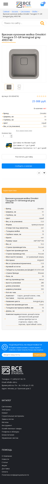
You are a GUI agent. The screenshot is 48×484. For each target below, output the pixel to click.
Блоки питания (8, 435)
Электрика (6, 409)
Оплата (5, 471)
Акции (4, 465)
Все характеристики (24, 130)
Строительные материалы (13, 416)
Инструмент (7, 425)
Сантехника (7, 406)
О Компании (7, 456)
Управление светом (10, 438)
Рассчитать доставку (24, 157)
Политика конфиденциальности (15, 475)
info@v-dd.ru (12, 382)
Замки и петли (8, 419)
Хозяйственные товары (12, 428)
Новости (5, 459)
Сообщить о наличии (23, 166)
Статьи (5, 462)
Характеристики (10, 190)
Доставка (6, 468)
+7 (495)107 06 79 (17, 379)
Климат (5, 413)
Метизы (5, 422)
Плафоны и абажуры (10, 431)
